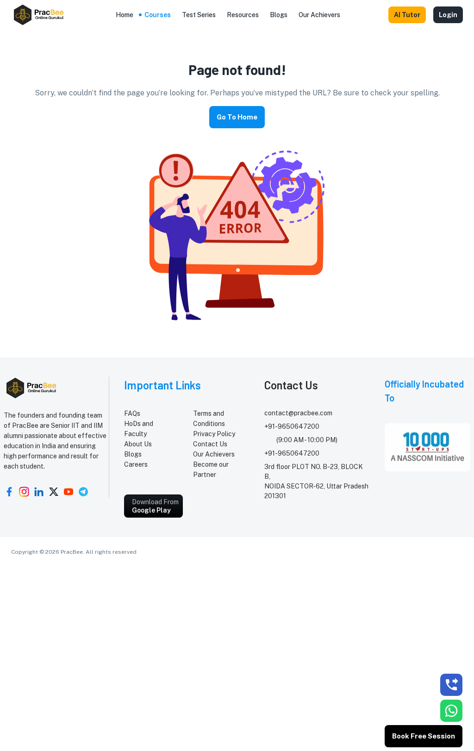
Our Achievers (214, 454)
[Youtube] (68, 491)
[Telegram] (83, 491)
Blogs (133, 454)
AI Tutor (407, 15)
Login (448, 15)
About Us (138, 444)
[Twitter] (53, 491)
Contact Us (210, 444)
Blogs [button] (278, 15)
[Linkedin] (38, 491)
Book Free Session (423, 736)
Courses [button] (157, 15)
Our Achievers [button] (319, 15)
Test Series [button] (199, 15)
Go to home (237, 117)
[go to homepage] (39, 15)
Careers (136, 464)
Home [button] (124, 15)
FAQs (132, 413)
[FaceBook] (9, 491)
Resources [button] (243, 15)
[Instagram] (24, 491)
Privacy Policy (214, 434)
